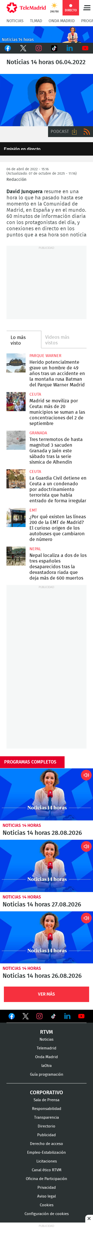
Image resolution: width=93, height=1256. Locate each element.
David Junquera (46, 100)
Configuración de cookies (47, 1214)
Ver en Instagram (39, 1016)
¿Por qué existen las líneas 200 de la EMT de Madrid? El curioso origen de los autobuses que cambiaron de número (16, 517)
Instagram (39, 48)
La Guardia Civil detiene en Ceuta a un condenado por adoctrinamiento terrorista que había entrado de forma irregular (16, 478)
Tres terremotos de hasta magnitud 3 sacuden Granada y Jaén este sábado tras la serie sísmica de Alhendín (16, 440)
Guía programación (46, 1074)
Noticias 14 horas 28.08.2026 (46, 794)
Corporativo (46, 1092)
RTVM (46, 1032)
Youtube (85, 48)
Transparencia (46, 1117)
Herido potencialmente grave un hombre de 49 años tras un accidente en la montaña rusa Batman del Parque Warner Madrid (16, 362)
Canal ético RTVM (46, 1170)
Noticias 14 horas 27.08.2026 (46, 866)
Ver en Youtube (81, 1016)
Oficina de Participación (46, 1179)
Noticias (15, 21)
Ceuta (35, 394)
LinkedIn (70, 48)
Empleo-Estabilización (46, 1153)
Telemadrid (46, 1048)
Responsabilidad (46, 1109)
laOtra (46, 1066)
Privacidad (46, 1188)
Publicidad (46, 1135)
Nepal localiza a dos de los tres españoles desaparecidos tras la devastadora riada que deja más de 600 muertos (16, 556)
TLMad (36, 21)
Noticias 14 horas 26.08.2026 (46, 937)
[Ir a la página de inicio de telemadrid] (26, 8)
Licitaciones (46, 1161)
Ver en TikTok (53, 1017)
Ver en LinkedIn (67, 1016)
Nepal (35, 549)
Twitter (23, 48)
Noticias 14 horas (22, 825)
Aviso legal (46, 1196)
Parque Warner (45, 356)
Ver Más (46, 994)
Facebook (8, 48)
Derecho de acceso (46, 1144)
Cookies (46, 1205)
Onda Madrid (62, 21)
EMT (33, 510)
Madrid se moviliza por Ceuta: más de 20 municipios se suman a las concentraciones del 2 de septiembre (16, 401)
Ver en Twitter (25, 1017)
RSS (87, 131)
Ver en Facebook (11, 1017)
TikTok (54, 48)
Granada (38, 433)
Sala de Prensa (46, 1100)
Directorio (46, 1126)
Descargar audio (74, 131)
